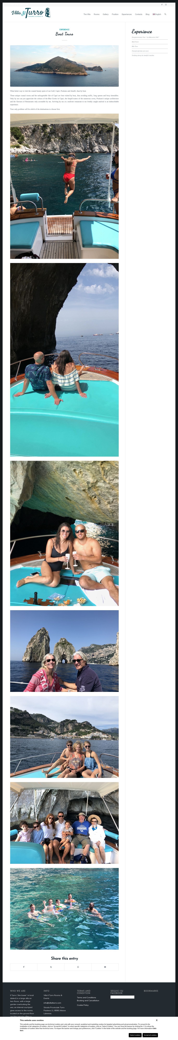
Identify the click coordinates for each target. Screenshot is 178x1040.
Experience (64, 30)
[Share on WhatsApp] (78, 967)
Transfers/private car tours (140, 51)
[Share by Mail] (105, 967)
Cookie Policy (82, 1005)
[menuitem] (87, 14)
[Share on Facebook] (23, 967)
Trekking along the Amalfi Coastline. (143, 55)
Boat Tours (135, 42)
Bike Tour (135, 46)
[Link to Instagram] (166, 5)
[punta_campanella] (64, 66)
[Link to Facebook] (162, 5)
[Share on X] (51, 967)
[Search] (165, 14)
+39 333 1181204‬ (19, 4)
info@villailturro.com (52, 1003)
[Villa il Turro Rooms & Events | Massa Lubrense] (31, 14)
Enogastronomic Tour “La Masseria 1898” (145, 37)
